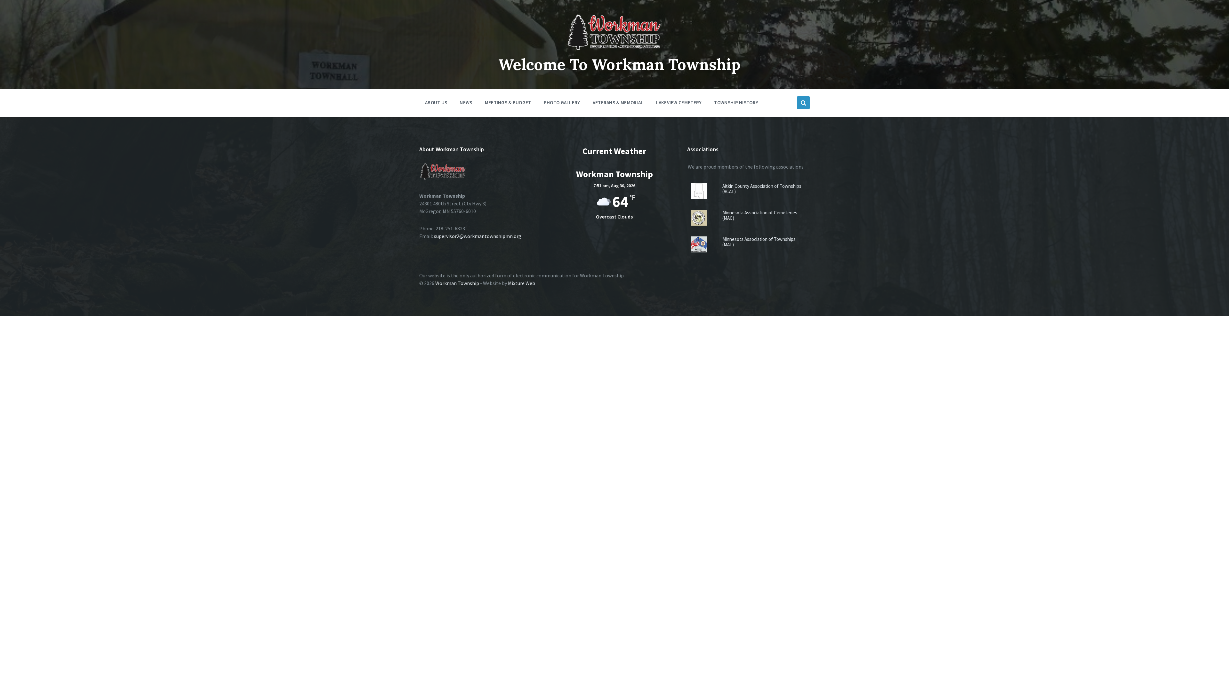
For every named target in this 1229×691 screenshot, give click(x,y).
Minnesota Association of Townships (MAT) (759, 242)
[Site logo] (614, 50)
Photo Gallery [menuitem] (562, 102)
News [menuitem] (466, 102)
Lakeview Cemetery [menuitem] (679, 102)
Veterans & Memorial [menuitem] (618, 102)
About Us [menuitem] (436, 102)
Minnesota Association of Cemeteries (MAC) (759, 215)
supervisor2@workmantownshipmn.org (477, 236)
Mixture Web (521, 283)
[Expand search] (803, 102)
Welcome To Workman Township (619, 64)
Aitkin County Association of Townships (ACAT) (761, 189)
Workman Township (457, 283)
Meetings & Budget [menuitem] (508, 102)
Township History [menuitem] (736, 102)
